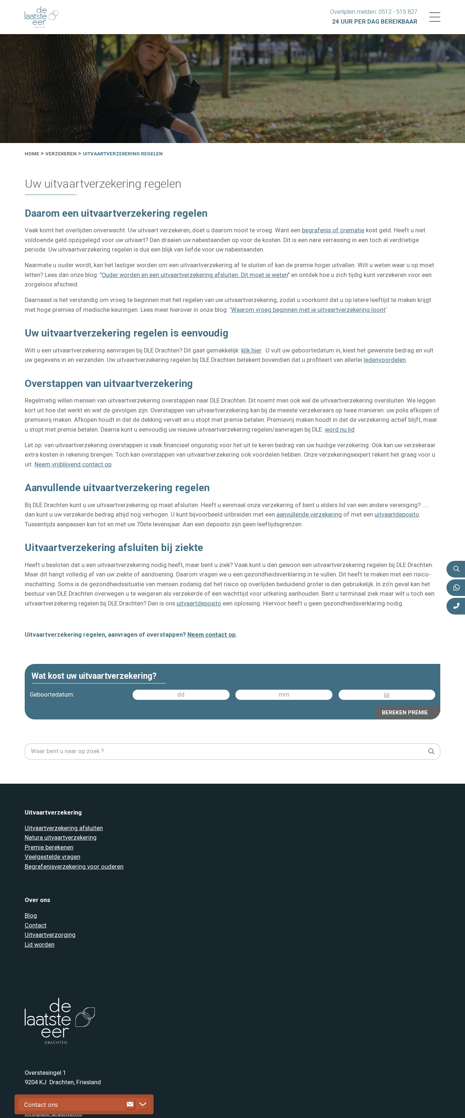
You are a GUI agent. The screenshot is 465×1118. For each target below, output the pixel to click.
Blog (31, 915)
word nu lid (340, 429)
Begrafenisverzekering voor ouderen (74, 866)
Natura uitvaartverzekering (61, 837)
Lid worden (39, 944)
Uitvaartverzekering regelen (123, 153)
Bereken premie (405, 712)
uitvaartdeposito (397, 514)
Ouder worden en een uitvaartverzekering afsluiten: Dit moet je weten (195, 275)
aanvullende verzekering (309, 514)
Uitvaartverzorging (50, 934)
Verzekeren (61, 153)
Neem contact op (211, 634)
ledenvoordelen (385, 359)
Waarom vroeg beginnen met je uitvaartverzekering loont (308, 309)
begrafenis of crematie (333, 230)
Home (32, 153)
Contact (35, 925)
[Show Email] (130, 1104)
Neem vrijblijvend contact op (73, 464)
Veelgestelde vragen (52, 856)
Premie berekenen (49, 847)
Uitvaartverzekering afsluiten (64, 828)
